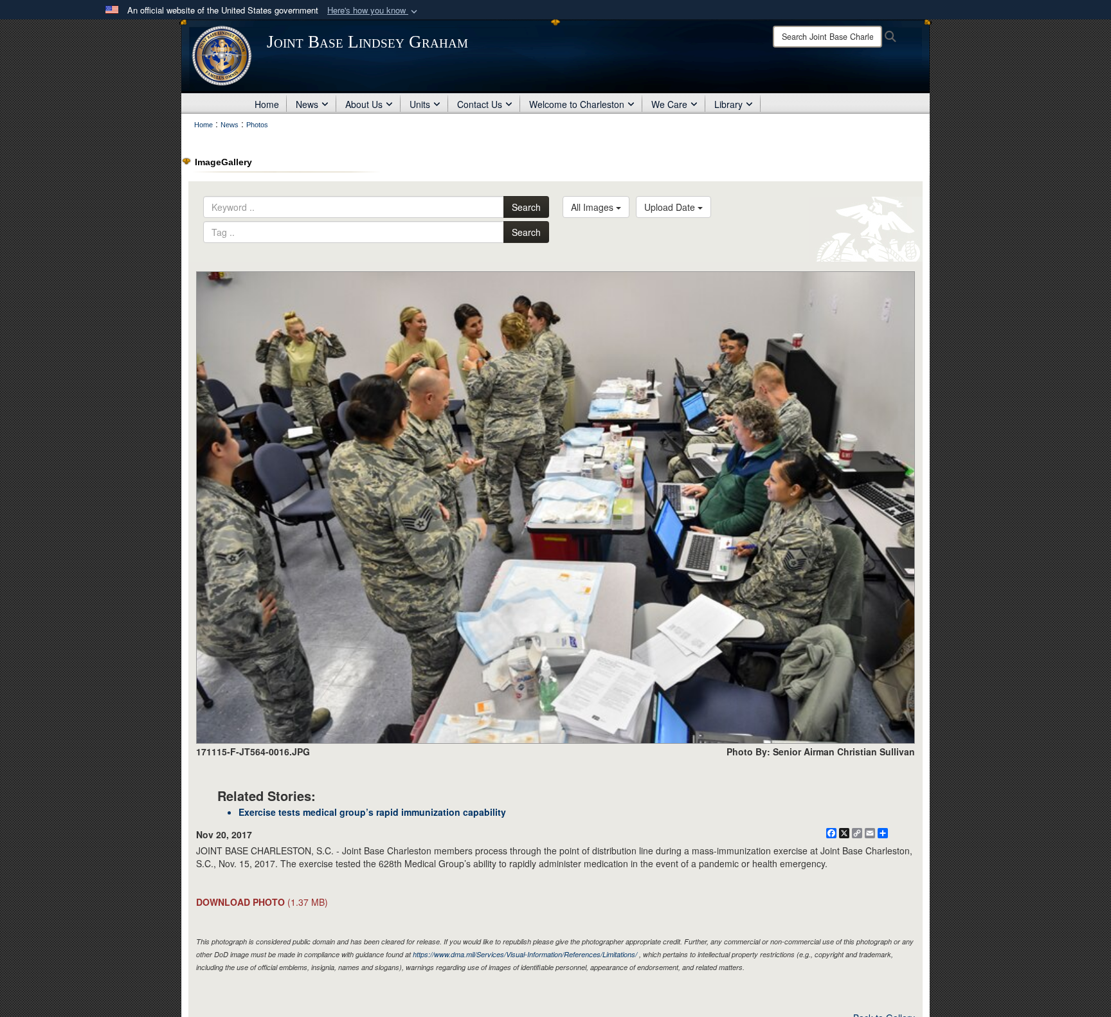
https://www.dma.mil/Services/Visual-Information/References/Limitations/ (525, 954)
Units (420, 104)
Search (526, 207)
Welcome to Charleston (576, 104)
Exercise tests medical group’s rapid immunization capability (372, 812)
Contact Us (479, 104)
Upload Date (671, 207)
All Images (593, 207)
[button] (373, 10)
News (307, 104)
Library (728, 104)
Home (267, 104)
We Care (669, 104)
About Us (364, 104)
